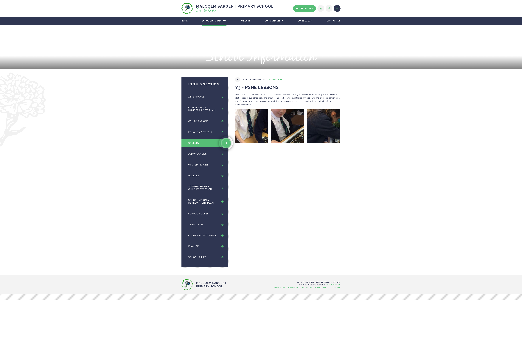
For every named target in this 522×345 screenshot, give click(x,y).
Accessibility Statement (315, 287)
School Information (255, 79)
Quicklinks (306, 8)
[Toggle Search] (337, 8)
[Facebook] (329, 8)
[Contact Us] (320, 8)
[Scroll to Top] (261, 276)
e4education (334, 285)
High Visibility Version (286, 287)
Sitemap (336, 287)
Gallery (277, 79)
